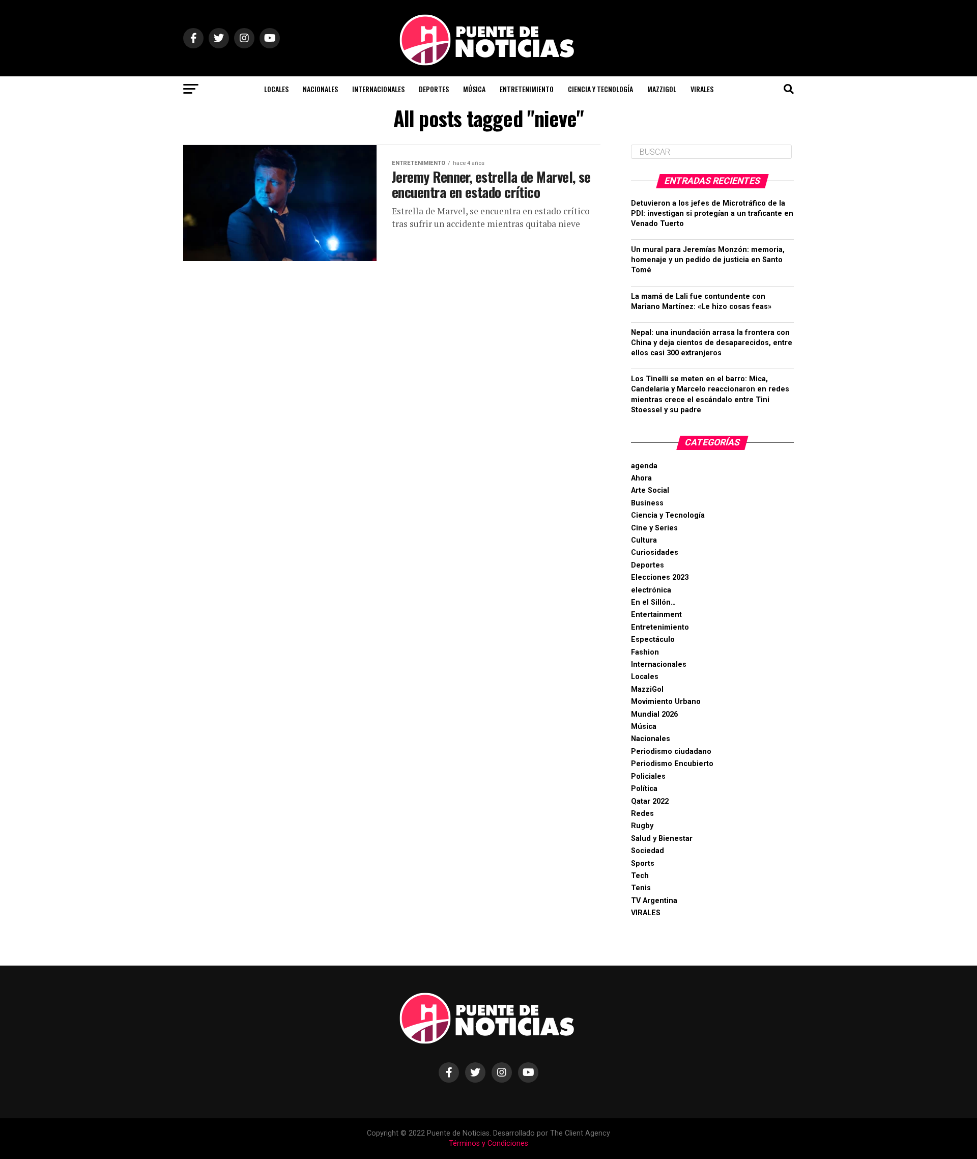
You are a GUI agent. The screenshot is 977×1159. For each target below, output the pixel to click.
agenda (644, 466)
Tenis (641, 888)
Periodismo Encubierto (672, 763)
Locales (276, 88)
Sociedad (647, 850)
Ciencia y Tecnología (600, 88)
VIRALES (702, 88)
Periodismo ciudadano (671, 751)
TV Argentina (654, 900)
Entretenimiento (527, 88)
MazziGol (661, 88)
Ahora (641, 478)
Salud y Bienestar (662, 838)
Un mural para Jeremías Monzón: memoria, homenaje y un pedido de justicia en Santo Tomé (708, 259)
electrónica (651, 590)
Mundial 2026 (654, 714)
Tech (640, 875)
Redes (642, 813)
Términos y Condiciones (488, 1143)
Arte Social (650, 490)
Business (647, 503)
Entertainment (656, 614)
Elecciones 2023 (659, 577)
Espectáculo (653, 639)
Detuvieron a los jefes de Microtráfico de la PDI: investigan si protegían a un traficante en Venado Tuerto (712, 213)
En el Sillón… (653, 602)
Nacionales (320, 88)
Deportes (434, 88)
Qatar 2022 (650, 801)
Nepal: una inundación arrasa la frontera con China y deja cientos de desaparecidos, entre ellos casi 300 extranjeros (711, 342)
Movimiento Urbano (666, 701)
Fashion (645, 652)
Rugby (642, 826)
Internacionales (378, 88)
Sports (642, 863)
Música (474, 88)
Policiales (648, 776)
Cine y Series (654, 528)
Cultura (644, 540)
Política (644, 788)
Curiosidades (654, 552)
